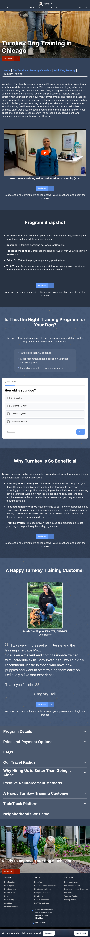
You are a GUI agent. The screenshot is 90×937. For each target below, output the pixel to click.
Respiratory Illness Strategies (76, 889)
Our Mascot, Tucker (72, 885)
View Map (39, 918)
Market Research (11, 907)
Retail (6, 896)
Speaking (8, 903)
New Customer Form (42, 889)
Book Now (38, 882)
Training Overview (40, 70)
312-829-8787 (40, 922)
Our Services (20, 70)
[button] (11, 58)
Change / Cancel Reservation (46, 885)
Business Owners (71, 882)
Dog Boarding (9, 882)
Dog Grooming (10, 889)
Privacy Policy (70, 900)
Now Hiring (38, 896)
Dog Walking (9, 900)
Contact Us (83, 8)
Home (7, 70)
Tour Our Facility (71, 896)
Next (81, 432)
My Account (35, 8)
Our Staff (67, 893)
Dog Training (9, 893)
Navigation (6, 8)
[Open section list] (45, 928)
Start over (11, 432)
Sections (48, 933)
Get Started (81, 933)
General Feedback (41, 900)
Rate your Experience (42, 893)
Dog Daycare (9, 885)
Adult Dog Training (64, 70)
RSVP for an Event (41, 903)
